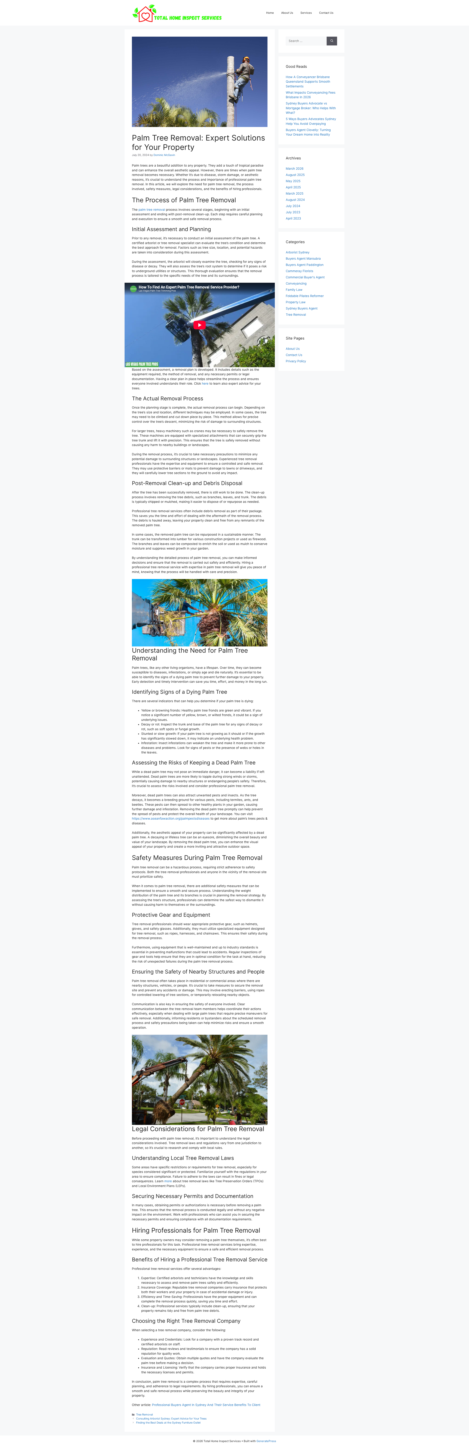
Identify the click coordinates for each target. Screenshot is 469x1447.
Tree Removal (144, 1414)
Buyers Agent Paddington (305, 265)
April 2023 (293, 218)
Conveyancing (296, 283)
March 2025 (294, 193)
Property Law (296, 302)
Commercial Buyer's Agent (305, 277)
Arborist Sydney (297, 252)
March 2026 (295, 168)
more (168, 1181)
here (205, 383)
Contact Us (326, 12)
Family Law (294, 290)
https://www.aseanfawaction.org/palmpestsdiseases (171, 818)
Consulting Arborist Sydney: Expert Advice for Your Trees (171, 1418)
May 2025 (293, 181)
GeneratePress (266, 1441)
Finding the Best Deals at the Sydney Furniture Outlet (168, 1422)
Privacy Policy (296, 361)
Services (306, 12)
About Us (287, 12)
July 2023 (293, 212)
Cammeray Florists (299, 271)
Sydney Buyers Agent (301, 308)
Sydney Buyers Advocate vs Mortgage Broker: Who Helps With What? (311, 108)
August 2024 (295, 200)
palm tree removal (152, 209)
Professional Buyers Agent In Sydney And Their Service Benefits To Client (206, 1405)
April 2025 (293, 187)
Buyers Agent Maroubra (303, 258)
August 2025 (295, 175)
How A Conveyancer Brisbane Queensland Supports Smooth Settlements (308, 81)
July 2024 (293, 206)
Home (270, 12)
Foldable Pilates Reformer (305, 296)
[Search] (332, 41)
